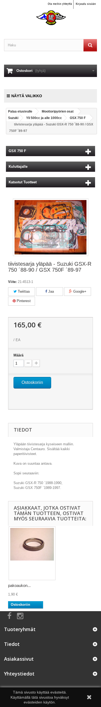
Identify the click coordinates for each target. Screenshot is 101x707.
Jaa (50, 291)
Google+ (79, 291)
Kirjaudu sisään (86, 4)
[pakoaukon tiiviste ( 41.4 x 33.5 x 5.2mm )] (32, 553)
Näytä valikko (26, 96)
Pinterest (23, 301)
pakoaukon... (19, 585)
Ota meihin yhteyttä (60, 4)
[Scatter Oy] (50, 13)
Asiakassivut (19, 659)
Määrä (18, 355)
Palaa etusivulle (20, 111)
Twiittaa (23, 291)
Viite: (12, 282)
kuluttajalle (18, 166)
